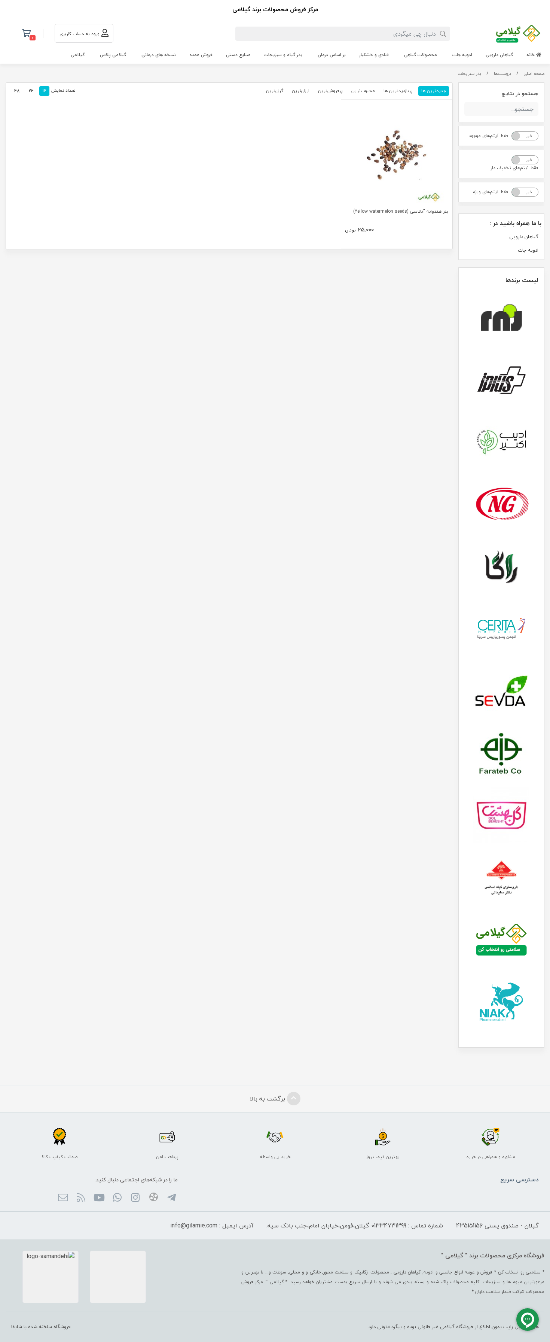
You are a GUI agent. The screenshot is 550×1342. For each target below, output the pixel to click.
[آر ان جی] (501, 318)
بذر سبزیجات (469, 73)
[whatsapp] (117, 1198)
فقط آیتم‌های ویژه (490, 192)
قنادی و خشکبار (374, 55)
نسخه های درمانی (158, 55)
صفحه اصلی (533, 73)
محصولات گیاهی (420, 55)
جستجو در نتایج (519, 93)
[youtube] (99, 1198)
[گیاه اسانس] (501, 877)
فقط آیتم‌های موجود (488, 136)
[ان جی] (501, 504)
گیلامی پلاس (113, 55)
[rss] (81, 1198)
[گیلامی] (501, 939)
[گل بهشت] (501, 815)
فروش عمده (201, 55)
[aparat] (153, 1198)
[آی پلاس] (501, 380)
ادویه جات (462, 55)
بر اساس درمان (332, 55)
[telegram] (171, 1198)
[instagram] (135, 1198)
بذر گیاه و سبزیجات (283, 55)
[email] (63, 1198)
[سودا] (501, 691)
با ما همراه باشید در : (515, 223)
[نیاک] (501, 1002)
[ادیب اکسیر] (501, 442)
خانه (531, 55)
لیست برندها (521, 280)
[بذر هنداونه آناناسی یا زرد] (396, 155)
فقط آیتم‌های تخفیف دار (514, 168)
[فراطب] (501, 753)
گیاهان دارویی (499, 55)
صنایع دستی (238, 55)
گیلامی (78, 55)
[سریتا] (501, 629)
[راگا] (501, 566)
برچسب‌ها (502, 73)
